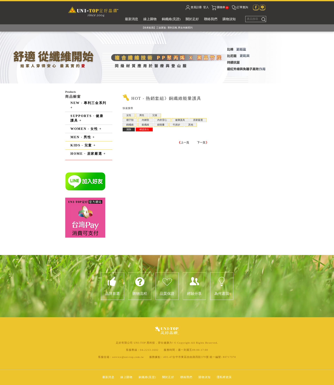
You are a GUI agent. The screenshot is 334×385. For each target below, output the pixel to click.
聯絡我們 (210, 19)
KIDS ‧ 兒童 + (83, 145)
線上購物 (150, 19)
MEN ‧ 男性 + (82, 137)
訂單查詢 (242, 7)
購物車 (222, 7)
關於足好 (192, 19)
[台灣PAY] (85, 217)
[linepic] (85, 181)
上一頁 (185, 142)
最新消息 (131, 19)
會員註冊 (196, 7)
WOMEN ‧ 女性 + (86, 129)
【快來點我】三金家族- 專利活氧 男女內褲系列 (167, 27)
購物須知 (229, 19)
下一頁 (201, 142)
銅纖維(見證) (171, 19)
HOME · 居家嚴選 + (88, 153)
